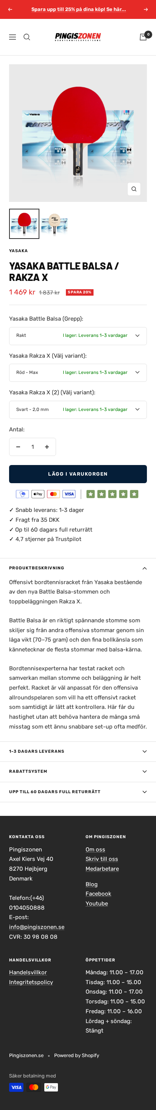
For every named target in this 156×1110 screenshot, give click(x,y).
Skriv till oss (102, 859)
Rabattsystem (28, 771)
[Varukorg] (143, 37)
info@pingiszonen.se (36, 927)
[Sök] (26, 37)
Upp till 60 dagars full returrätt (55, 791)
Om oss (95, 849)
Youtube (97, 903)
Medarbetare (102, 868)
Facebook (98, 893)
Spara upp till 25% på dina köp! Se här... (78, 9)
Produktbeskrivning (36, 568)
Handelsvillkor (28, 972)
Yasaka (18, 250)
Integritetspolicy (31, 982)
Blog (92, 884)
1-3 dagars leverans (36, 751)
